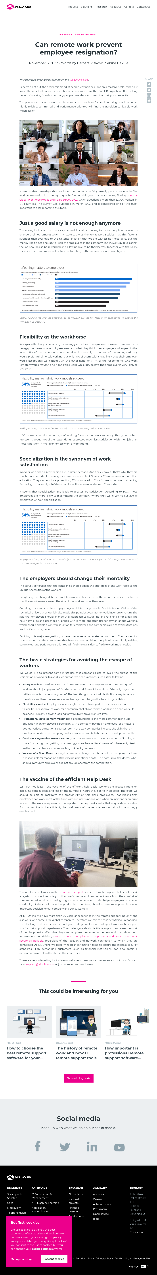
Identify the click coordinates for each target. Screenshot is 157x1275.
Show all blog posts (78, 1078)
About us (115, 6)
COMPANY (100, 1188)
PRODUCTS (14, 1188)
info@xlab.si (138, 1220)
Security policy (84, 1258)
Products (72, 6)
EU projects (76, 1194)
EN (142, 1266)
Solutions (86, 6)
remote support (73, 892)
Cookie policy (122, 1258)
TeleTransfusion (16, 1212)
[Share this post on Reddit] (149, 100)
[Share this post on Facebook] (149, 84)
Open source (101, 1214)
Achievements (102, 1204)
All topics (65, 34)
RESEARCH (76, 1188)
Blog (96, 1218)
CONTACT (136, 1188)
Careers (129, 6)
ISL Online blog (79, 79)
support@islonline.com (40, 964)
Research (101, 6)
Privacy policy (103, 1258)
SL (148, 1266)
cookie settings (42, 1248)
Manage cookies (141, 1258)
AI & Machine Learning (45, 1203)
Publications (76, 1216)
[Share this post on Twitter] (149, 89)
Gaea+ (11, 1203)
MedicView (14, 1207)
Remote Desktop (85, 34)
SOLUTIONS (39, 1188)
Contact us (143, 6)
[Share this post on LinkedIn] (149, 95)
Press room (100, 1209)
